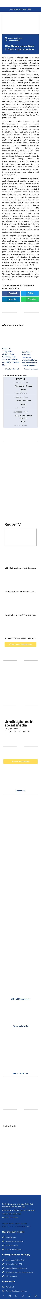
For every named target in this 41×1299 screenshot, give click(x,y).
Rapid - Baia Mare (23, 401)
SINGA (28, 1227)
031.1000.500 (15, 1214)
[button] (33, 3)
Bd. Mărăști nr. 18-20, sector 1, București (18, 1210)
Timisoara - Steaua (23, 386)
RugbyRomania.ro (9, 1204)
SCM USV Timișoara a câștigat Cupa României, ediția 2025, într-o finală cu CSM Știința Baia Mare (10, 357)
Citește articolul (11, 369)
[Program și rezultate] (29, 9)
